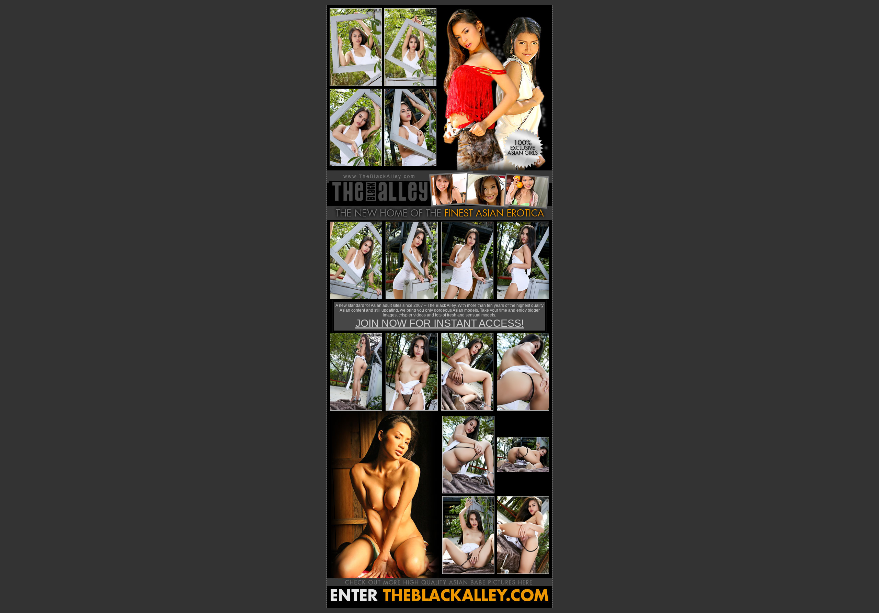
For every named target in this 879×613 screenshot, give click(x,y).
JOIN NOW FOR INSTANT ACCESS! (439, 323)
